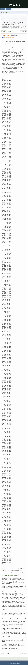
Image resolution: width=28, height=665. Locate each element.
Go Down (3, 31)
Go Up (2, 653)
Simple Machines (17, 663)
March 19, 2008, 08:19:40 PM (8, 37)
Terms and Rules (13, 662)
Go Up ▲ (19, 662)
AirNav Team (5, 35)
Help (8, 662)
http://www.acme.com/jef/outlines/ (10, 47)
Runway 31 (23, 17)
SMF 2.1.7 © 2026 (11, 663)
